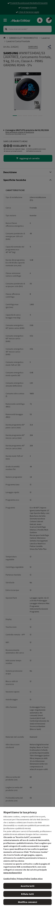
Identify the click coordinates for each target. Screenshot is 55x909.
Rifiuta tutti (27, 894)
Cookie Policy (9, 878)
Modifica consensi (27, 902)
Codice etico (37, 878)
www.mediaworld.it (12, 872)
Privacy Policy (23, 878)
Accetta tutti (27, 886)
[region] (27, 858)
